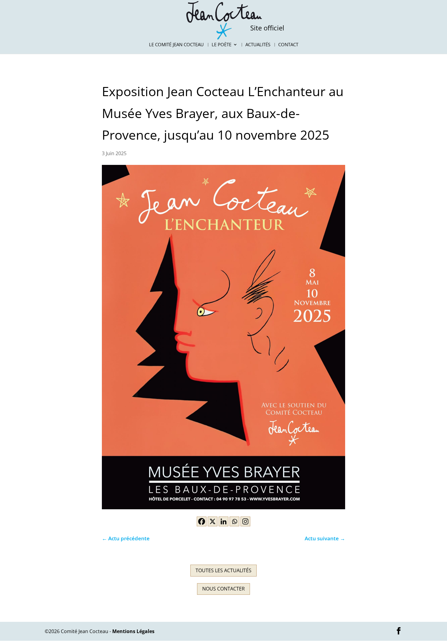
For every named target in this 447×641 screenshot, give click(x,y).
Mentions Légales (133, 631)
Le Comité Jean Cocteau (176, 44)
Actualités (257, 44)
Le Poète (221, 44)
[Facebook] (201, 521)
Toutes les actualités (223, 570)
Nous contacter (223, 588)
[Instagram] (245, 521)
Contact (288, 44)
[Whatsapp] (234, 521)
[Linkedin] (223, 521)
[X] (212, 521)
